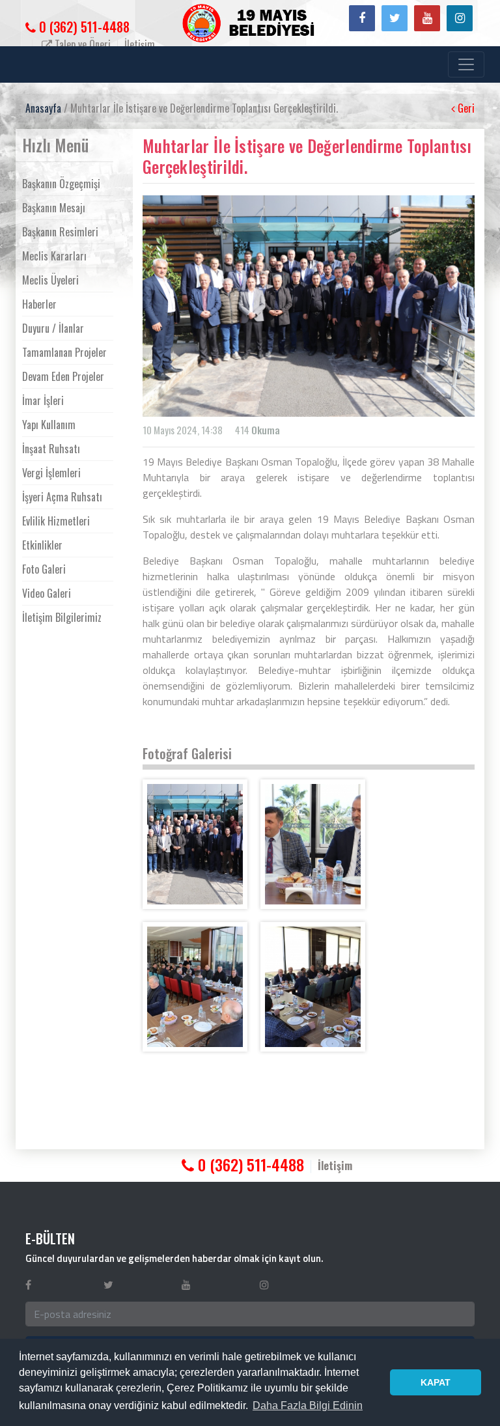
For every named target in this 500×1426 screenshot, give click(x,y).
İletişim (139, 44)
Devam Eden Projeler (63, 376)
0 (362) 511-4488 (83, 26)
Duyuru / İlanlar (53, 328)
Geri (465, 108)
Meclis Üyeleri (50, 280)
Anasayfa (43, 108)
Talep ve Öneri (81, 44)
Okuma (265, 430)
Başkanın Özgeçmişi (61, 183)
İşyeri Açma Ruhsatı (62, 497)
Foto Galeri (44, 569)
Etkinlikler (42, 545)
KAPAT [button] (436, 1382)
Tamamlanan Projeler (64, 352)
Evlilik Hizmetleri (56, 521)
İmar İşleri (43, 400)
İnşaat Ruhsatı (51, 448)
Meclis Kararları (54, 256)
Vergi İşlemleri (51, 473)
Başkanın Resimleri (60, 232)
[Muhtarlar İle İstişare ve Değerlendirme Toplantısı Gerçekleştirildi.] (195, 844)
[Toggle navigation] (466, 64)
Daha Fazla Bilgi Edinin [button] (308, 1405)
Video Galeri (46, 593)
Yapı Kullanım (49, 424)
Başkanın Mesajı (53, 208)
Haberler (39, 304)
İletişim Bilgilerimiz (62, 617)
